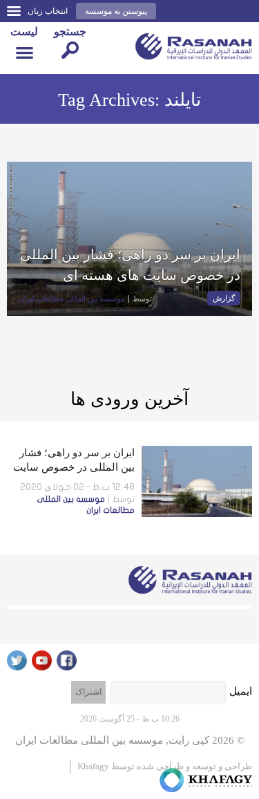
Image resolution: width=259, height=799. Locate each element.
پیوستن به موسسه (116, 11)
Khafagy (93, 766)
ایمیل (240, 691)
